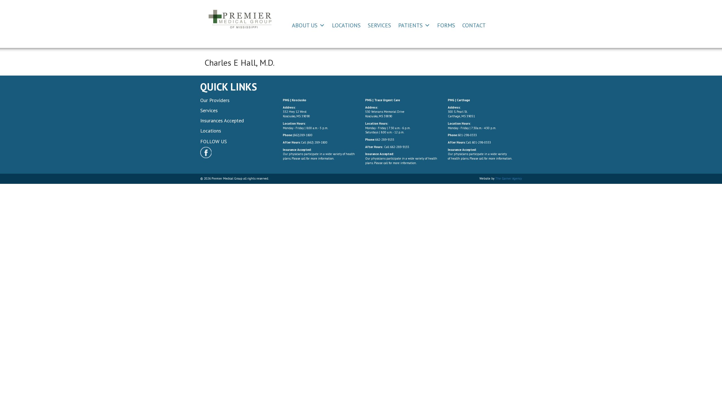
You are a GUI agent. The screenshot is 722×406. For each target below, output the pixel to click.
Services (379, 25)
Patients (410, 25)
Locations (346, 25)
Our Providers (215, 100)
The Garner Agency (508, 178)
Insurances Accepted (222, 120)
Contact (474, 25)
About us (305, 25)
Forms (446, 25)
